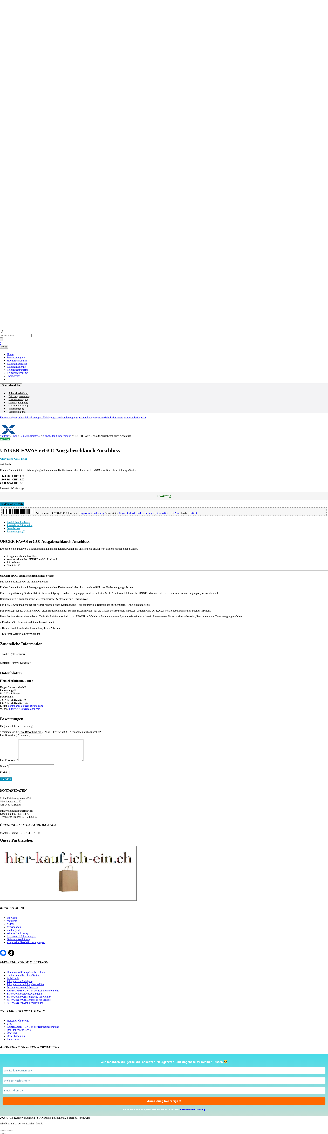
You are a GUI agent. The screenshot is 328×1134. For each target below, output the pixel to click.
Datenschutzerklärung (18, 939)
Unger (122, 513)
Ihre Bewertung (9, 735)
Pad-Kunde (13, 978)
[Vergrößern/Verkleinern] (1, 1130)
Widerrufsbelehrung (17, 933)
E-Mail (5, 772)
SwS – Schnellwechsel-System (23, 975)
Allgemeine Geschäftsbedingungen (26, 942)
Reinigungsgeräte (16, 366)
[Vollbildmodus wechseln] (4, 1130)
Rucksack (130, 513)
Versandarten (14, 926)
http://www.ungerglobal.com (24, 708)
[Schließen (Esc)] (11, 1130)
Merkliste (12, 920)
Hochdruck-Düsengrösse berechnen (26, 972)
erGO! (165, 513)
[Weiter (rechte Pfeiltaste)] (4, 1133)
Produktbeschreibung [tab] (18, 522)
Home (10, 354)
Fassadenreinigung (19, 399)
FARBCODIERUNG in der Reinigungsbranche (33, 990)
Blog (9, 1023)
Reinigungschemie (17, 363)
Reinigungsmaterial (17, 369)
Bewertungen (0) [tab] (16, 531)
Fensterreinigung (16, 357)
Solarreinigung (16, 408)
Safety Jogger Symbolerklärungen (25, 1002)
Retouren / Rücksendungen (21, 936)
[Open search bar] (1, 332)
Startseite (5, 435)
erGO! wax (175, 513)
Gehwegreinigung (18, 402)
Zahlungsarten (14, 930)
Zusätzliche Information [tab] (19, 525)
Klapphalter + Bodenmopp (56, 435)
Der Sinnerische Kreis (19, 1029)
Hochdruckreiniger (17, 360)
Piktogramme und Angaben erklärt (25, 984)
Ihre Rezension (9, 760)
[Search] (1, 339)
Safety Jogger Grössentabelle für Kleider (29, 996)
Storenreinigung (17, 411)
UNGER (193, 513)
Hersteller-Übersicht (18, 1020)
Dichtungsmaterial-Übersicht (22, 987)
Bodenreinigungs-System (149, 513)
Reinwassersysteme (17, 372)
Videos (10, 923)
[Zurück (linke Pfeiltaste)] (1, 1133)
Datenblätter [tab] (13, 528)
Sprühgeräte (13, 375)
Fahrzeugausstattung (19, 396)
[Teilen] (8, 1130)
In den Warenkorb (12, 504)
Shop (14, 435)
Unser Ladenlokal (16, 1036)
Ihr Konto (12, 917)
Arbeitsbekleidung (18, 393)
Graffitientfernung (18, 405)
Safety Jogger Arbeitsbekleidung (24, 993)
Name (4, 766)
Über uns (12, 1032)
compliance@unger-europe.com (25, 705)
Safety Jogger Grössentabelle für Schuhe (29, 999)
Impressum (13, 1039)
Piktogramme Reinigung (20, 981)
